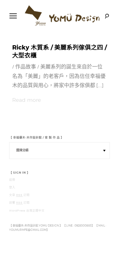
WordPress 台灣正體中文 (27, 210)
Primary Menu (13, 16)
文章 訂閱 (19, 195)
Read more (26, 100)
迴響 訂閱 (19, 202)
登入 (12, 187)
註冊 (12, 179)
